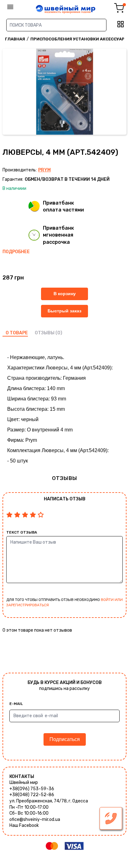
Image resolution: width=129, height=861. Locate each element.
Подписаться (64, 739)
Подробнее (16, 251)
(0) (58, 333)
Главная (15, 39)
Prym (44, 170)
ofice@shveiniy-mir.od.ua (34, 819)
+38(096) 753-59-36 (31, 788)
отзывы (44, 333)
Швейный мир (23, 782)
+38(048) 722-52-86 (31, 794)
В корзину (65, 293)
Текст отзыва (21, 532)
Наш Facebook (24, 825)
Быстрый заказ (64, 310)
